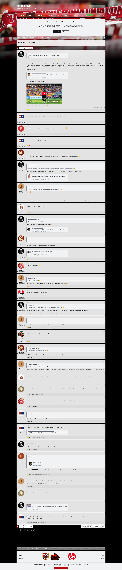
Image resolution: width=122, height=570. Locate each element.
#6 (104, 162)
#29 (104, 502)
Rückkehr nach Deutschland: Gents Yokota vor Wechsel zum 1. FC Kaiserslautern (44, 53)
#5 (104, 150)
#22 (104, 398)
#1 (104, 51)
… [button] (24, 48)
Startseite (22, 15)
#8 (104, 204)
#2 (104, 114)
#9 (104, 216)
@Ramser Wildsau (34, 469)
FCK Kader (60, 15)
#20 (104, 374)
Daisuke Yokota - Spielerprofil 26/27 (39, 73)
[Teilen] (102, 52)
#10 (104, 235)
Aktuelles (40, 15)
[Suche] (103, 15)
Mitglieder (50, 15)
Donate (75, 15)
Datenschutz (20, 558)
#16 (104, 316)
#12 (104, 263)
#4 (104, 138)
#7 (104, 184)
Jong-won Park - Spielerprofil (37, 228)
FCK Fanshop (101, 558)
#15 (104, 302)
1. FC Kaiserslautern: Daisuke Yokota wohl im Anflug (42, 251)
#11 (104, 249)
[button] (34, 15)
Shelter (19, 44)
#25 (104, 441)
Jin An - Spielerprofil (36, 174)
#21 (104, 386)
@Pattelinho (28, 60)
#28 (104, 490)
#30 (104, 514)
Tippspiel (68, 15)
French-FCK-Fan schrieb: (32, 348)
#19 (104, 361)
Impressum (20, 556)
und (33, 109)
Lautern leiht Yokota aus (36, 504)
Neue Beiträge (20, 555)
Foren (30, 15)
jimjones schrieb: (31, 238)
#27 (104, 478)
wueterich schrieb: (31, 278)
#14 (104, 290)
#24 (104, 425)
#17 (104, 331)
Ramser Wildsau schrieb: (32, 219)
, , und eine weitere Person (39, 474)
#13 (104, 275)
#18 (104, 345)
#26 (104, 453)
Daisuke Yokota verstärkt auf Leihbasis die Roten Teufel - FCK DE (41, 431)
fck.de (103, 555)
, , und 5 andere (36, 437)
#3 (104, 126)
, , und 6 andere (37, 341)
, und (35, 145)
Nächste (30, 48)
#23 (104, 410)
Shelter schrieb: (31, 319)
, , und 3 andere (35, 394)
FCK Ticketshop (101, 556)
